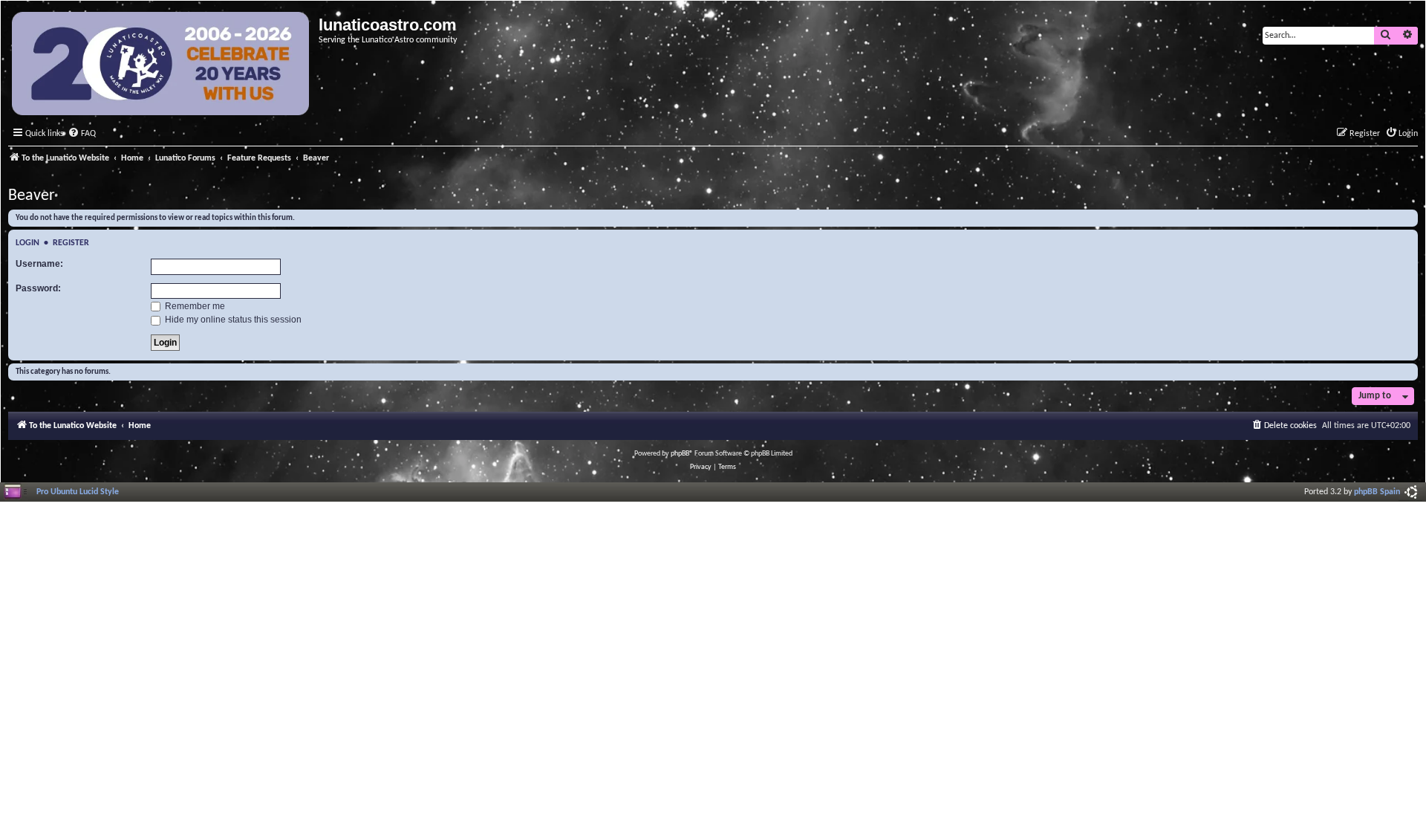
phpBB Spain (1377, 492)
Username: (39, 264)
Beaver (31, 195)
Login (27, 243)
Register (71, 243)
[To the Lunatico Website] (161, 65)
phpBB (680, 454)
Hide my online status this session (232, 319)
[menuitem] (82, 134)
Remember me (194, 306)
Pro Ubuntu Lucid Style (77, 492)
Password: (38, 288)
